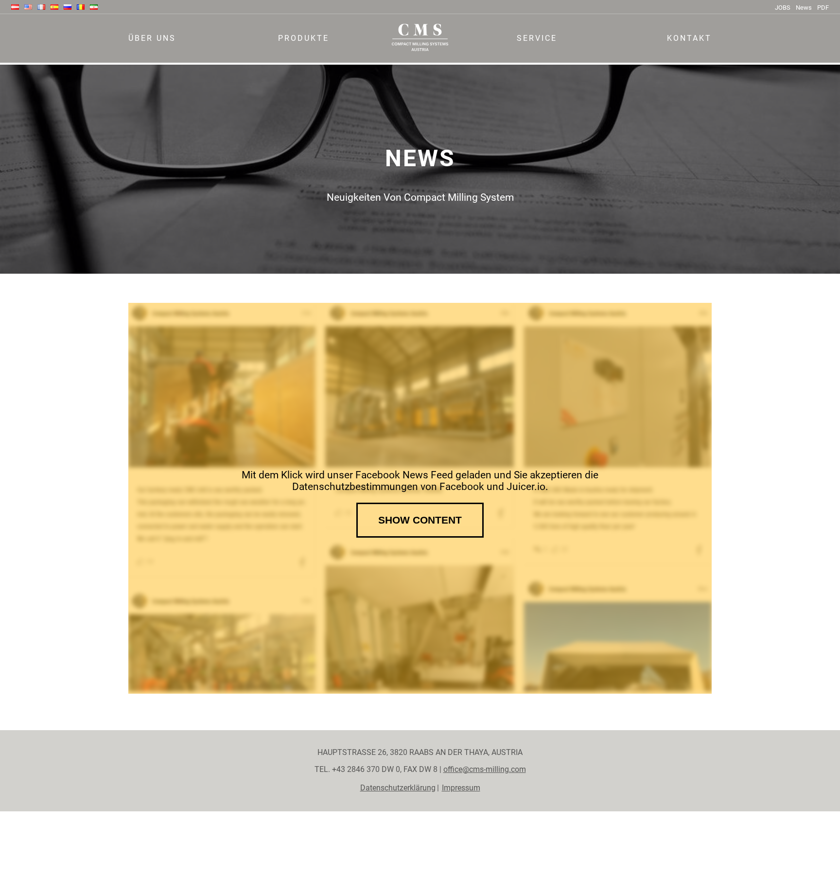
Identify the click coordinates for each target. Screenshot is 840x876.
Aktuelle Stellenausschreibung (181, 61)
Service (537, 38)
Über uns (152, 38)
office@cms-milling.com (484, 769)
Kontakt (689, 38)
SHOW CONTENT (420, 520)
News (804, 7)
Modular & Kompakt (303, 61)
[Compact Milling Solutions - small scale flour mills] (420, 43)
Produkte (303, 38)
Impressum (461, 787)
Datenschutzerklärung (398, 787)
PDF (823, 7)
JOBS (782, 7)
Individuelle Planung (537, 61)
